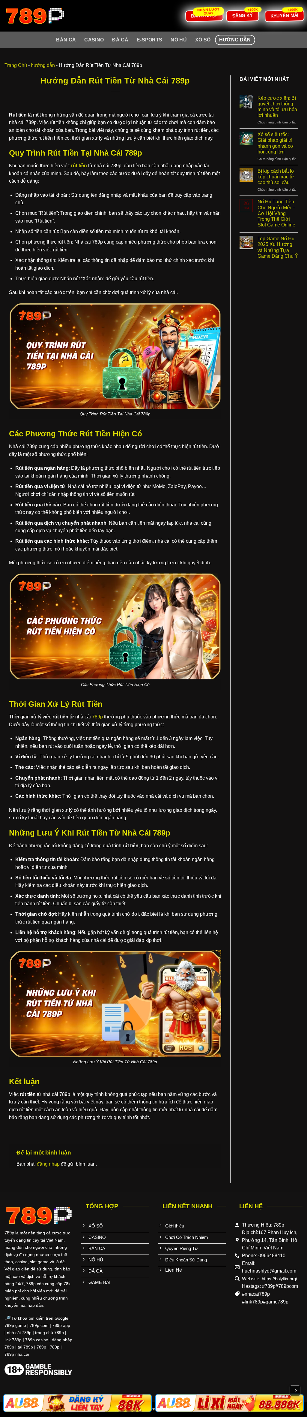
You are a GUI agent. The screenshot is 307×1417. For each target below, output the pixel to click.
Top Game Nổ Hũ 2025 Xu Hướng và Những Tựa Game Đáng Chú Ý (278, 247)
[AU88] (77, 1403)
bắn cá (66, 39)
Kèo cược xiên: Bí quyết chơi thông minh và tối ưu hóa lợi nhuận (277, 107)
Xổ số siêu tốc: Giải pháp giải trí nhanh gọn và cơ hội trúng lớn (276, 143)
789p (97, 716)
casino (94, 39)
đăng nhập (48, 1164)
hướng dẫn (235, 39)
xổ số (203, 39)
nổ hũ (179, 39)
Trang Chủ (15, 65)
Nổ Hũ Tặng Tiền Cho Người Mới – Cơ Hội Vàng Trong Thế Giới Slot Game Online (276, 213)
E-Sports (149, 39)
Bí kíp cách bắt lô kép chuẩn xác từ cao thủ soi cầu (276, 176)
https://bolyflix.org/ (279, 1278)
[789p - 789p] (34, 15)
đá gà (120, 39)
